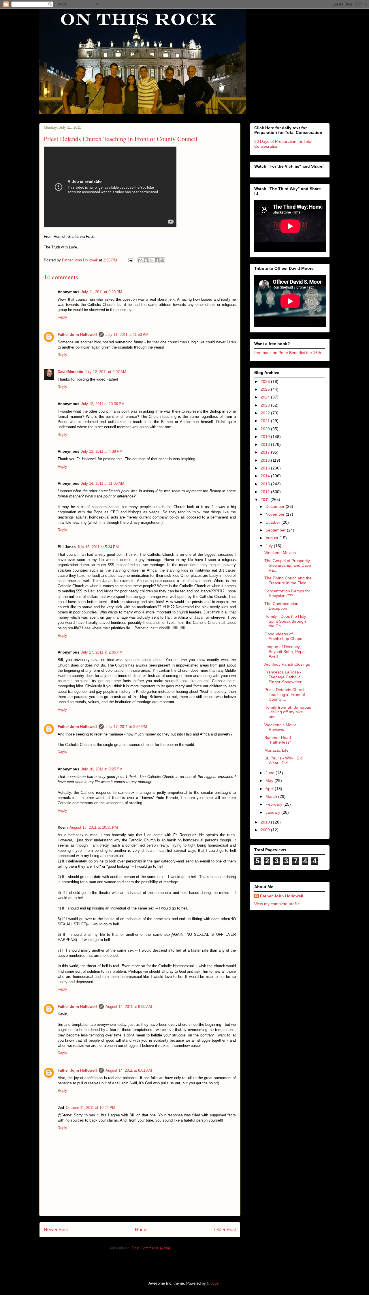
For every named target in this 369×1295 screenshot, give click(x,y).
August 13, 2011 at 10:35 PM (93, 827)
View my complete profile (277, 903)
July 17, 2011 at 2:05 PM (102, 652)
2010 (266, 822)
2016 (266, 460)
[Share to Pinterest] (162, 260)
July (270, 545)
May (270, 780)
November (276, 514)
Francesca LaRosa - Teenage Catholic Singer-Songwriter (283, 677)
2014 (266, 476)
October (273, 522)
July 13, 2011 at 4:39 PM (102, 451)
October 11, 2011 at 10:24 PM (90, 1107)
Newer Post (56, 1229)
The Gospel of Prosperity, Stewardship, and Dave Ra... (287, 565)
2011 (265, 499)
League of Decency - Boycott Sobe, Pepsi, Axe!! (285, 651)
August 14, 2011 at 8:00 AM (129, 1006)
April (270, 788)
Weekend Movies (280, 552)
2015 (266, 468)
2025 (266, 389)
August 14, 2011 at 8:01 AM (129, 1070)
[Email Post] (130, 260)
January (273, 812)
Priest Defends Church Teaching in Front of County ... (285, 694)
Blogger (213, 1283)
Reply (62, 317)
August (272, 538)
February (274, 804)
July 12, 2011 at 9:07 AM (105, 372)
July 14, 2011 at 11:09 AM (102, 483)
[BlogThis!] (146, 260)
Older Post (225, 1229)
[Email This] (140, 260)
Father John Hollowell (77, 334)
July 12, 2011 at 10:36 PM (103, 404)
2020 (266, 428)
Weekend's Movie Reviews (280, 727)
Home (141, 1229)
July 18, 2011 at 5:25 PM (102, 769)
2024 (266, 397)
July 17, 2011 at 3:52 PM (126, 727)
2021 (266, 420)
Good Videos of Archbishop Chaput (284, 636)
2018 (266, 444)
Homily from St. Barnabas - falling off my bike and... (287, 712)
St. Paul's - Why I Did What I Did (283, 760)
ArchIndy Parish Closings (287, 664)
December (276, 506)
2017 (266, 452)
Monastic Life (276, 750)
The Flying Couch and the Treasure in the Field (288, 580)
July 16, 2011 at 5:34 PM (98, 547)
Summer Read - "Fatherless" (278, 740)
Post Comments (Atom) (151, 1248)
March (272, 796)
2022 (266, 413)
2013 (266, 484)
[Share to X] (151, 260)
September (276, 530)
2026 (266, 381)
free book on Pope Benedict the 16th (287, 352)
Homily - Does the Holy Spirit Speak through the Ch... (285, 621)
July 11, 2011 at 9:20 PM (101, 292)
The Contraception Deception (281, 606)
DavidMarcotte (70, 372)
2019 (266, 436)
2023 (266, 405)
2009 (266, 830)
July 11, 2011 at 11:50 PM (127, 334)
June (271, 772)
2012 (266, 491)
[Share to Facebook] (157, 260)
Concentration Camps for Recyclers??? (287, 593)
